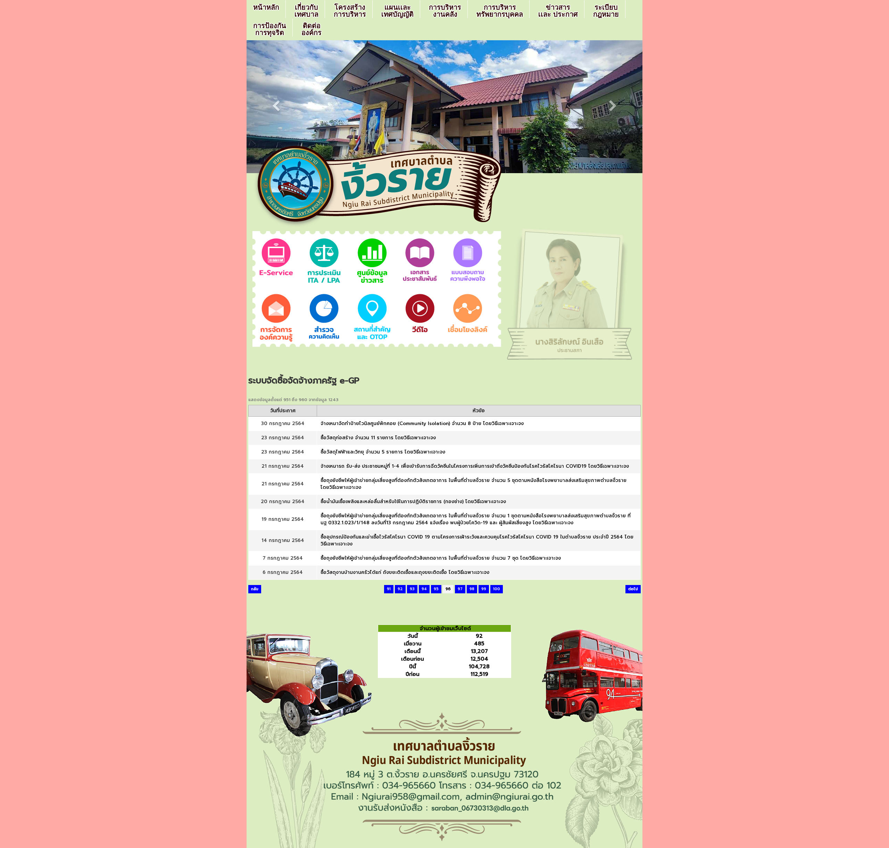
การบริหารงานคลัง (445, 10)
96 (448, 589)
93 (412, 589)
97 (460, 589)
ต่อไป (633, 589)
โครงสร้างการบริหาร (350, 10)
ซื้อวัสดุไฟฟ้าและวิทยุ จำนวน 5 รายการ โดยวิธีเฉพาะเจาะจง (383, 452)
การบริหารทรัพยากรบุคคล (499, 10)
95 (436, 589)
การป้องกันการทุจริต (269, 29)
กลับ (254, 589)
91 (389, 589)
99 (483, 589)
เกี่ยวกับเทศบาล (306, 10)
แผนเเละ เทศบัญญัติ (397, 10)
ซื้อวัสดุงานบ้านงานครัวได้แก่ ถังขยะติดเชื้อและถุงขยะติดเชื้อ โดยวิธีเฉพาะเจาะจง (405, 572)
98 (472, 589)
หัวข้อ (479, 410)
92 (400, 589)
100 (496, 589)
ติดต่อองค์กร (311, 29)
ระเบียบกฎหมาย (606, 10)
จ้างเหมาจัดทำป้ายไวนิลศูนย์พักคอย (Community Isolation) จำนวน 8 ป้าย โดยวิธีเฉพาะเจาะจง (422, 423)
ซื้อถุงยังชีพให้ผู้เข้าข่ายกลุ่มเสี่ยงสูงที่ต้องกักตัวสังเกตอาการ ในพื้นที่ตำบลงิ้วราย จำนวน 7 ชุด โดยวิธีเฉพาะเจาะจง (441, 558)
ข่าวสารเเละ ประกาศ (558, 10)
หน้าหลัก (266, 7)
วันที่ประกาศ (283, 410)
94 (424, 589)
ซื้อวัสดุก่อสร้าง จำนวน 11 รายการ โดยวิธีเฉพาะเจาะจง (378, 437)
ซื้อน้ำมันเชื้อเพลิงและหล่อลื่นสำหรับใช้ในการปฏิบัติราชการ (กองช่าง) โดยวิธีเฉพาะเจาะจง (413, 501)
